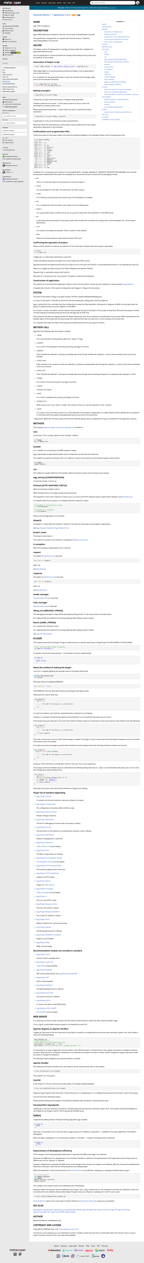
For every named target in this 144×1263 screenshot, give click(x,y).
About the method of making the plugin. (117, 89)
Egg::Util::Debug (124, 1209)
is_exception (108, 69)
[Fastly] (110, 1250)
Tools (69, 3)
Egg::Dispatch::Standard (45, 528)
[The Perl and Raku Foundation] (103, 1256)
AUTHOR (105, 117)
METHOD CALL (107, 47)
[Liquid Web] (83, 1256)
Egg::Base (68, 427)
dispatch (107, 64)
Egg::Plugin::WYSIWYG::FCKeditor (48, 935)
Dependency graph (8, 91)
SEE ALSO (105, 114)
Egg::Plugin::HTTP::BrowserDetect (49, 865)
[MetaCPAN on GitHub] (15, 1256)
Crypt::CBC (40, 966)
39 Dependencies (9, 68)
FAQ (64, 3)
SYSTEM (104, 44)
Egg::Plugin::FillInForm (44, 842)
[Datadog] (78, 1250)
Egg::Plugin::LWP (42, 977)
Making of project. (110, 34)
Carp (3, 72)
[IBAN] (65, 1256)
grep (6, 120)
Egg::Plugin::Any (47, 675)
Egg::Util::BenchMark (44, 634)
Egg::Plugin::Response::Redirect (48, 912)
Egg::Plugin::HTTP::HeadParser (47, 873)
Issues (7, 39)
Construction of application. (113, 42)
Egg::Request (48, 556)
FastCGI (106, 104)
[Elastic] (100, 1250)
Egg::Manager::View (40, 606)
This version (9, 140)
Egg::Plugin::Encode (43, 827)
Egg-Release (9, 11)
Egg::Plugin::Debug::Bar (45, 819)
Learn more (112, 8)
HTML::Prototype (42, 892)
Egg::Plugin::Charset (43, 796)
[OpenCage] (95, 1256)
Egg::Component (57, 427)
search (7, 113)
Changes (7, 33)
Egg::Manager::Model (41, 598)
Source (7, 28)
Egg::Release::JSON (43, 1000)
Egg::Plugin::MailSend (44, 985)
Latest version (9, 143)
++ (73, 15)
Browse (7, 31)
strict (40, 677)
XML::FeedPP (41, 1012)
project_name (108, 67)
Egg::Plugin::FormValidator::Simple (49, 858)
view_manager (109, 79)
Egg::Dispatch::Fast (62, 528)
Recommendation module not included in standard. (121, 94)
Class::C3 (5, 77)
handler (106, 54)
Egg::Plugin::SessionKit (44, 993)
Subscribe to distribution (13, 104)
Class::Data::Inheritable (10, 79)
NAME (104, 24)
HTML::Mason (49, 885)
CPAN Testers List (8, 89)
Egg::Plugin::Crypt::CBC (44, 962)
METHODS (105, 49)
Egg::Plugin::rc (41, 896)
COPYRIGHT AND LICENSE (111, 119)
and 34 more (6, 81)
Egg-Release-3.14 (61, 15)
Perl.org (105, 1246)
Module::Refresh (75, 1170)
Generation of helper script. (113, 32)
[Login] (137, 3)
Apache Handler (109, 102)
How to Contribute (11, 41)
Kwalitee (7, 52)
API (73, 3)
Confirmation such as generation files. (117, 37)
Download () (12, 26)
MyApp (39, 440)
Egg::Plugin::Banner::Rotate (46, 812)
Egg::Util (47, 427)
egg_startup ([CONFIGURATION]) (115, 59)
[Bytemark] (67, 1250)
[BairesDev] (54, 1250)
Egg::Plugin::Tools (42, 919)
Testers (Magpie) (10, 50)
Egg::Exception (70, 1212)
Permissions (9, 102)
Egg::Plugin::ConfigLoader (46, 804)
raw (11, 28)
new (105, 52)
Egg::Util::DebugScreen (41, 1212)
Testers (7, 48)
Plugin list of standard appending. (115, 92)
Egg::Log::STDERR (57, 1212)
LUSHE (7, 172)
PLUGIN (104, 87)
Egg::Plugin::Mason (43, 881)
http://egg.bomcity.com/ (69, 1229)
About (38, 3)
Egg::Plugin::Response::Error (47, 904)
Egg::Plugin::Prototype (44, 889)
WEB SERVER (106, 97)
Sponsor (44, 3)
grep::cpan (52, 3)
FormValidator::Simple (44, 862)
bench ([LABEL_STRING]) (112, 84)
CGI (3, 70)
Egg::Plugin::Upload (43, 927)
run (105, 57)
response (107, 74)
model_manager (109, 77)
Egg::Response (126, 497)
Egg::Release (128, 284)
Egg (39, 648)
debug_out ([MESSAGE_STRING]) (115, 82)
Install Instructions (11, 107)
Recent (59, 3)
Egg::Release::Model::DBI (68, 973)
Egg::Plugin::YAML (43, 942)
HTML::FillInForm (42, 846)
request (106, 72)
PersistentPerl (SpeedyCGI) (113, 107)
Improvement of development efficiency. (118, 112)
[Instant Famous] (73, 1256)
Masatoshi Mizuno (11, 165)
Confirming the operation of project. (116, 39)
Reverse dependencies (9, 87)
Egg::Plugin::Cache (43, 954)
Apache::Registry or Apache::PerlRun (116, 99)
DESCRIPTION (106, 27)
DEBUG (104, 109)
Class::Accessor (7, 74)
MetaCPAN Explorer (11, 100)
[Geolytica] (58, 1256)
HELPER (104, 29)
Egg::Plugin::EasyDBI (44, 970)
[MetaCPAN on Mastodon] (22, 1256)
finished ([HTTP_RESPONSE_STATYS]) (116, 62)
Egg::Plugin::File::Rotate (45, 835)
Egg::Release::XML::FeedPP (46, 1008)
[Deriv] (89, 1250)
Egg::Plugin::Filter (42, 850)
